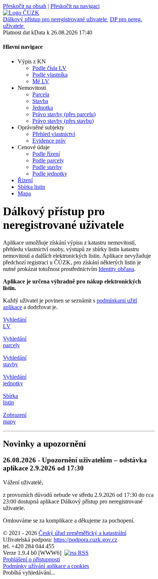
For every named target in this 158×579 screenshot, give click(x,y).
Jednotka (42, 108)
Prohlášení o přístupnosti (31, 559)
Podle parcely (48, 160)
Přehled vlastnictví (53, 134)
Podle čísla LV (49, 68)
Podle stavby (47, 167)
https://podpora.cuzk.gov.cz (85, 539)
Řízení (25, 180)
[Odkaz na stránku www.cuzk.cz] (21, 13)
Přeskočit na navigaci (75, 6)
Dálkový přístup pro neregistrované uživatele (55, 19)
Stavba (40, 101)
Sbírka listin (31, 187)
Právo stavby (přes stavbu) (63, 121)
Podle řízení (46, 154)
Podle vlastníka (50, 75)
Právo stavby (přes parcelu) (64, 114)
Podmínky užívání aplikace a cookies (46, 566)
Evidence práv (49, 141)
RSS (82, 553)
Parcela (40, 94)
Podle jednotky (49, 174)
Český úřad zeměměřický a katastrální (82, 533)
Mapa (24, 193)
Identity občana (116, 269)
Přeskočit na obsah (24, 6)
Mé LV (40, 81)
